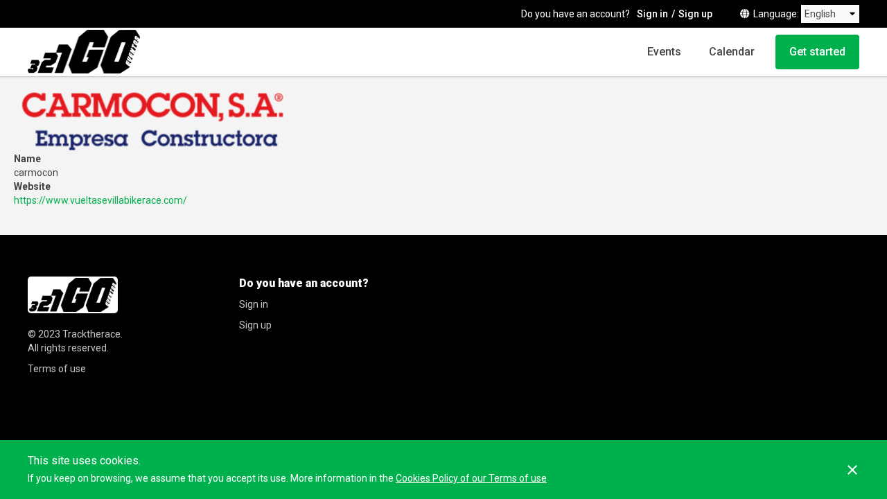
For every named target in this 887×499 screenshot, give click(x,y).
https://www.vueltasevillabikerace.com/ (100, 200)
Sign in (652, 13)
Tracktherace (91, 334)
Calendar (732, 51)
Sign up (695, 13)
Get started (817, 51)
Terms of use (57, 368)
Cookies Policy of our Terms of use (471, 478)
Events (664, 51)
